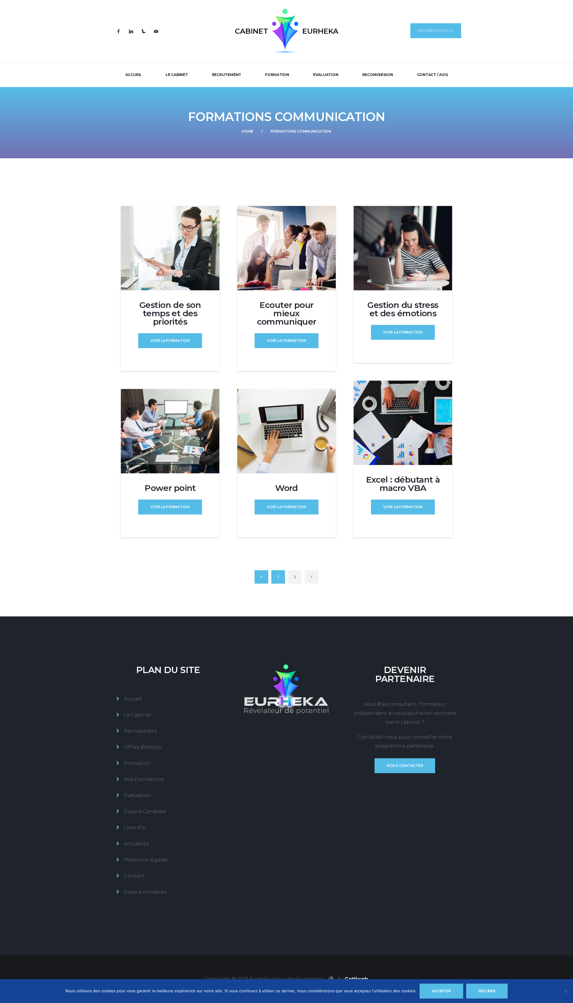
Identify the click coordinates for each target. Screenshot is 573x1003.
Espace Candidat (145, 811)
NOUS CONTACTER (405, 765)
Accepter (441, 991)
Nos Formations (144, 779)
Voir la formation (170, 340)
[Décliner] (566, 991)
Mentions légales (145, 860)
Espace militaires (145, 892)
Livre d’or (135, 827)
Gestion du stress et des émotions (402, 309)
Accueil (133, 74)
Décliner (486, 991)
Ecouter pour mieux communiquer (286, 313)
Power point (170, 488)
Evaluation (325, 74)
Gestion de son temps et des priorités (170, 313)
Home (247, 131)
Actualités (136, 844)
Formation (277, 74)
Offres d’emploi (143, 747)
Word (286, 488)
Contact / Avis (432, 74)
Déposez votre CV (435, 30)
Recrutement (226, 74)
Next (311, 577)
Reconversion (377, 74)
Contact (134, 876)
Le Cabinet (177, 74)
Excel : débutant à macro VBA (403, 484)
